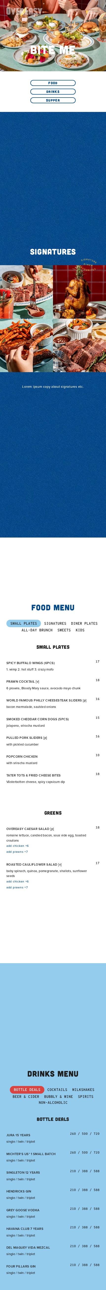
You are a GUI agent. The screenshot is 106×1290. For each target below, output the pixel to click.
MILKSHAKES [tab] (83, 1089)
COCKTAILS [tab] (57, 1089)
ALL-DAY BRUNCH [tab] (37, 630)
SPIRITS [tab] (85, 1096)
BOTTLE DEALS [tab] (27, 1090)
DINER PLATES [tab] (84, 623)
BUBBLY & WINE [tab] (58, 1096)
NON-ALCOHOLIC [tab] (53, 1102)
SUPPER (53, 100)
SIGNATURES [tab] (55, 623)
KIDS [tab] (80, 630)
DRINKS (53, 91)
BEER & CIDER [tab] (26, 1096)
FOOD (53, 83)
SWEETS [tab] (64, 630)
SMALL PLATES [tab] (23, 623)
